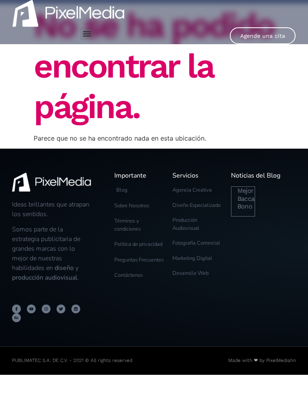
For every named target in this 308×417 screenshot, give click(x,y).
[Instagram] (46, 309)
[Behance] (16, 317)
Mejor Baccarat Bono (250, 198)
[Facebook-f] (16, 309)
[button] (86, 33)
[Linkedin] (75, 309)
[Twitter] (61, 309)
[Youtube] (31, 309)
